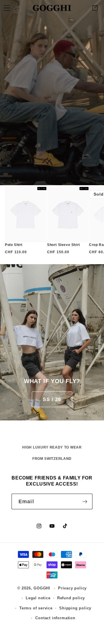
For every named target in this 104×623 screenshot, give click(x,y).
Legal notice (38, 598)
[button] (95, 8)
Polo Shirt (14, 245)
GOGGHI (42, 588)
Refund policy (71, 598)
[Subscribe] (84, 501)
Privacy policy (72, 588)
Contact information (55, 618)
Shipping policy (75, 608)
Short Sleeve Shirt (63, 245)
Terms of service (36, 608)
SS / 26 (52, 399)
